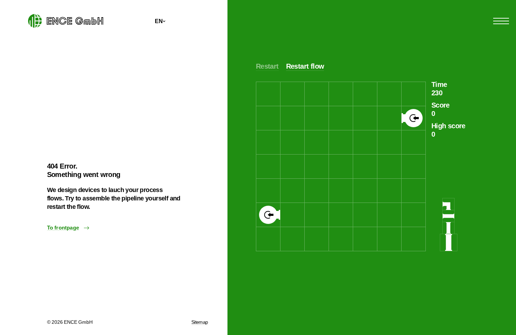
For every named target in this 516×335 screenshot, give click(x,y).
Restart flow (305, 66)
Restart (267, 66)
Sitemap (199, 322)
